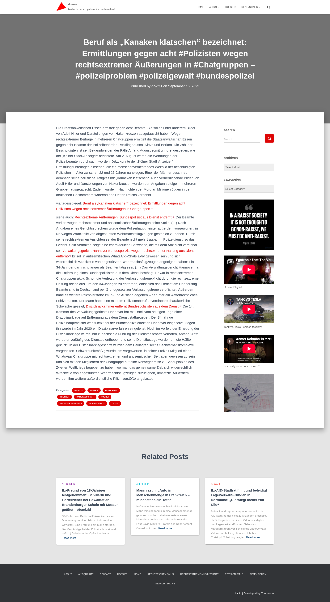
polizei (105, 397)
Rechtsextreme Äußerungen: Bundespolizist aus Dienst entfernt (123, 217)
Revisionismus (96, 403)
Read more (69, 537)
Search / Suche (165, 583)
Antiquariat (85, 574)
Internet (64, 397)
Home (200, 7)
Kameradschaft (85, 397)
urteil (115, 403)
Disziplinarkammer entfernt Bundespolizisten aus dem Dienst (132, 306)
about (213, 7)
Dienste (78, 390)
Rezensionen (250, 7)
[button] (219, 7)
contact (105, 574)
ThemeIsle (267, 593)
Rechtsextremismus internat (199, 574)
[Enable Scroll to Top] (322, 594)
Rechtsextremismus (71, 403)
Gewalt (94, 390)
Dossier (230, 7)
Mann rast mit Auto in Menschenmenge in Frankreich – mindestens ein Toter (163, 495)
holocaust (111, 390)
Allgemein (68, 484)
